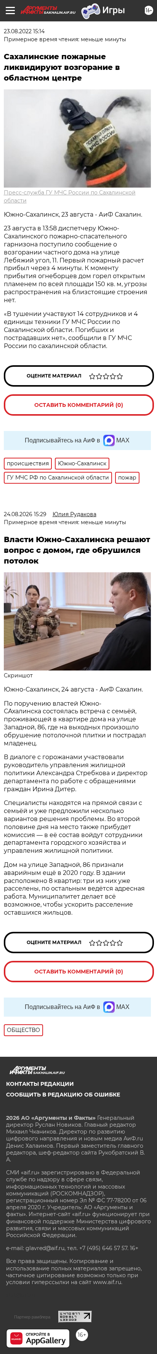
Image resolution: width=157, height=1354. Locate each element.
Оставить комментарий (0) (78, 405)
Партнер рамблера (32, 1317)
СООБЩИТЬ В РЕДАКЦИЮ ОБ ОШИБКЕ (63, 1094)
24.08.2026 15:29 (25, 514)
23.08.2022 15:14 (24, 31)
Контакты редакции (40, 1083)
